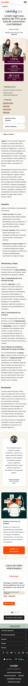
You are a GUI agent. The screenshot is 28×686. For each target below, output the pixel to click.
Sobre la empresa (11, 126)
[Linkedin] (19, 653)
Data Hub (6, 112)
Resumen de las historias (10, 119)
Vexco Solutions (20, 270)
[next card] (24, 612)
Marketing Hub (8, 103)
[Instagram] (7, 653)
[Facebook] (3, 653)
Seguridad (21, 675)
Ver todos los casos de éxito (14, 617)
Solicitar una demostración (14, 550)
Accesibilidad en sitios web (14, 678)
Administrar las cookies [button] (14, 682)
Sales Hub (6, 106)
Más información (9, 603)
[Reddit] (23, 653)
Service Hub (7, 109)
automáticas (7, 326)
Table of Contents (8, 134)
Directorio (5, 6)
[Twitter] (15, 653)
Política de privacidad (10, 675)
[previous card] (4, 612)
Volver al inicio (15, 626)
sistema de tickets (16, 358)
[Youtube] (11, 653)
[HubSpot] (5, 2)
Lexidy (3, 141)
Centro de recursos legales (14, 672)
